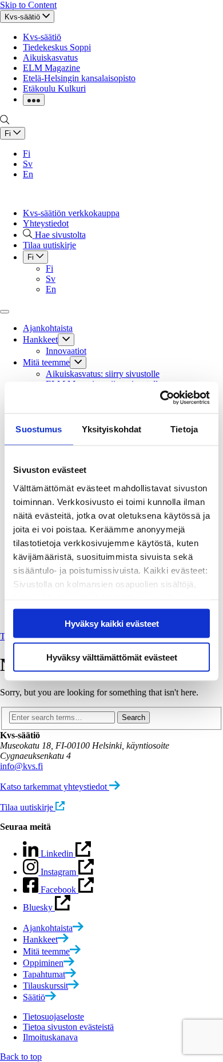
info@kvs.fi (21, 766)
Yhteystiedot (46, 223)
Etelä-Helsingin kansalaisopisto (79, 78)
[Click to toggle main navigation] (4, 311)
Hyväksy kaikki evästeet (112, 624)
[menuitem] (53, 928)
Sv (28, 164)
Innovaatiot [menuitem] (66, 351)
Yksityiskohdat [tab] (111, 429)
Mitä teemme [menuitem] (46, 362)
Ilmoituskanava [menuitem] (50, 1037)
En (28, 174)
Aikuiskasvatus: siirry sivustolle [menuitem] (103, 374)
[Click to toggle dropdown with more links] (34, 100)
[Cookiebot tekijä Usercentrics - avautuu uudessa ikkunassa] (160, 397)
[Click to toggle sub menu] (66, 339)
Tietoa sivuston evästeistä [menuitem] (68, 1027)
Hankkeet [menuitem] (40, 339)
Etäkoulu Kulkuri (54, 88)
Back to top (21, 1056)
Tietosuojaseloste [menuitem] (53, 1016)
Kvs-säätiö (42, 37)
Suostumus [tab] (38, 429)
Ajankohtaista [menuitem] (48, 328)
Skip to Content (28, 5)
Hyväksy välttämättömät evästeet (111, 657)
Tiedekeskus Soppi (57, 47)
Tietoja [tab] (184, 429)
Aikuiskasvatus (50, 57)
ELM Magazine (51, 68)
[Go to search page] (4, 121)
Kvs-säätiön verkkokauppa (71, 213)
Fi (26, 153)
